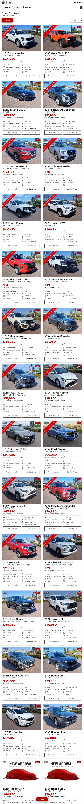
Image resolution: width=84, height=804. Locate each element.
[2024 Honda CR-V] (62, 660)
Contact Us (31, 76)
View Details (12, 76)
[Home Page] (7, 2)
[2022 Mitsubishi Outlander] (62, 490)
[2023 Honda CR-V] (62, 717)
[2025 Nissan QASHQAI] (21, 660)
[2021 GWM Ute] (21, 547)
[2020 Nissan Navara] (21, 321)
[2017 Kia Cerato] (21, 717)
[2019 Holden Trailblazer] (62, 264)
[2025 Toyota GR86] (21, 94)
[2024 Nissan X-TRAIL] (21, 151)
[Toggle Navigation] (81, 7)
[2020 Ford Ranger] (21, 604)
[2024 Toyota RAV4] (62, 207)
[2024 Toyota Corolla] (62, 377)
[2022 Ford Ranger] (21, 207)
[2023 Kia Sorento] (21, 38)
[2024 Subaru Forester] (62, 151)
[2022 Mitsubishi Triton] (21, 264)
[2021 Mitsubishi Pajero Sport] (62, 547)
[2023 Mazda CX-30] (21, 434)
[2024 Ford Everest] (62, 434)
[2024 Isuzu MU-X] (21, 377)
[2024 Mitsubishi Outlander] (62, 94)
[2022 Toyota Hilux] (62, 604)
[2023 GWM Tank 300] (62, 38)
